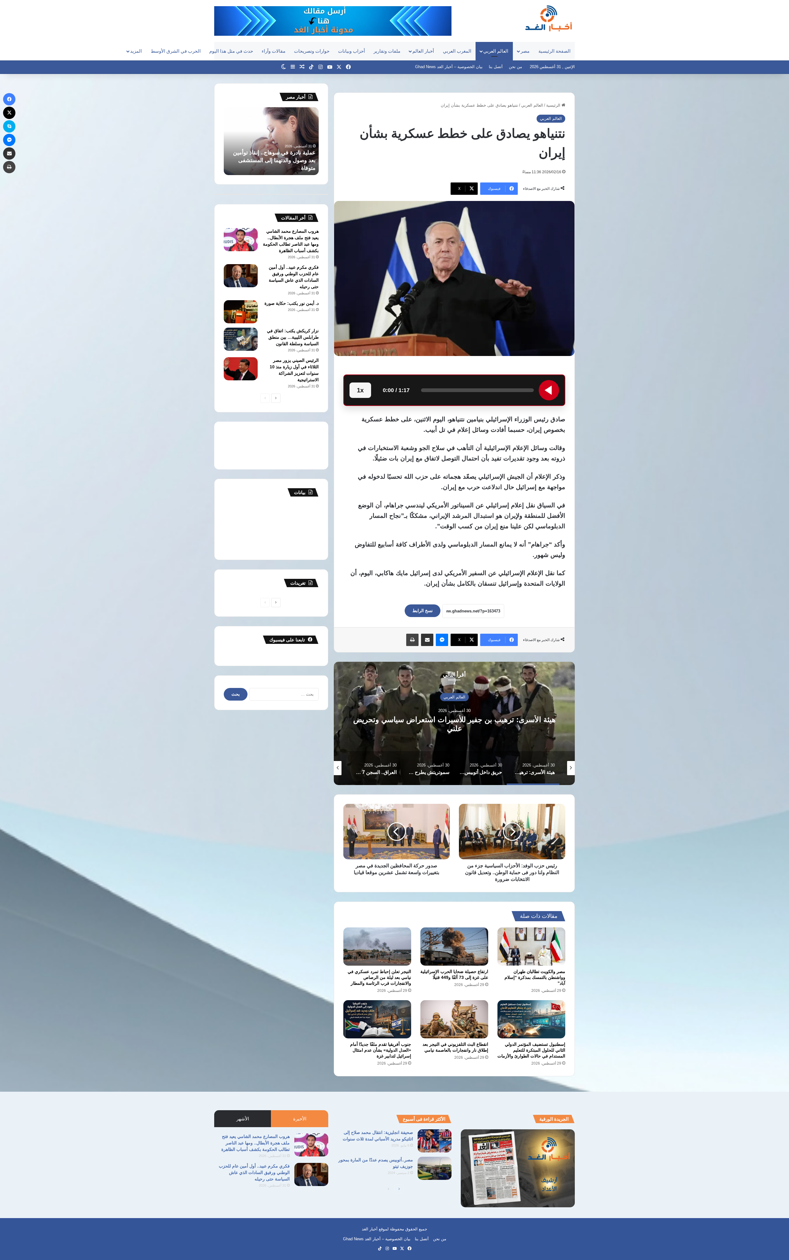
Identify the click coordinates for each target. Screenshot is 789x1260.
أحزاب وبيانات (351, 51)
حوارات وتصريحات (311, 51)
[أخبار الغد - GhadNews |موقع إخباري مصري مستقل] (548, 18)
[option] (454, 723)
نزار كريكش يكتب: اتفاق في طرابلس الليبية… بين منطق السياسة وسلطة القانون (293, 337)
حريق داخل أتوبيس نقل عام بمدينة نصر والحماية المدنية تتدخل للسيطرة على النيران (454, 724)
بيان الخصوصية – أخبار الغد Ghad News (449, 66)
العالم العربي (495, 51)
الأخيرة (299, 1118)
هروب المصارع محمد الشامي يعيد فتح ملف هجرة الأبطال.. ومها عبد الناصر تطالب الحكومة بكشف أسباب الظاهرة (255, 1143)
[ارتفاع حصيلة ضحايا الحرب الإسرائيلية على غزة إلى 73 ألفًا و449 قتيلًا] (454, 946)
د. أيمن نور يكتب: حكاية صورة (291, 303)
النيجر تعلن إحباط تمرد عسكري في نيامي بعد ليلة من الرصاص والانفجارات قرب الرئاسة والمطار (379, 977)
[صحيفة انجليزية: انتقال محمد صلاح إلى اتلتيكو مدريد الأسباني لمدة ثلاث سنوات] (435, 1140)
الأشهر (242, 1118)
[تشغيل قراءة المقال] (549, 390)
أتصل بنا (496, 66)
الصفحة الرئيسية (554, 51)
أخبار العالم (423, 51)
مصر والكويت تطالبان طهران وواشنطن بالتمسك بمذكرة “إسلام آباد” (535, 977)
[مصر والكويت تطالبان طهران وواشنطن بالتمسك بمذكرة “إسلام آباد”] (531, 946)
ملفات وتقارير (387, 51)
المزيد (136, 51)
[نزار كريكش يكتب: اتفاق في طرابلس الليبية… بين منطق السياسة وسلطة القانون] (241, 339)
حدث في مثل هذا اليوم (231, 51)
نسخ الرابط (422, 610)
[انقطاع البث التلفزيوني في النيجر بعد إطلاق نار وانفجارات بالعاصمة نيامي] (454, 1019)
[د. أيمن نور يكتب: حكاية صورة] (241, 311)
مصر (525, 51)
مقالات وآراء (273, 51)
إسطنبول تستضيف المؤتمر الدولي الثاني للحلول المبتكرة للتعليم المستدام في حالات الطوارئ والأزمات (531, 1050)
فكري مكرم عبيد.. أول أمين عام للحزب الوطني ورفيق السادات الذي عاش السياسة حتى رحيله (254, 1172)
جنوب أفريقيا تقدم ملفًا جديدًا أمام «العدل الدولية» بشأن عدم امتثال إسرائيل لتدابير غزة (380, 1050)
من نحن (515, 66)
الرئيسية (554, 105)
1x (360, 390)
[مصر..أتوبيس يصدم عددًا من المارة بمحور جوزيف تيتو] (435, 1168)
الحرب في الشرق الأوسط (176, 51)
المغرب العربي (457, 51)
